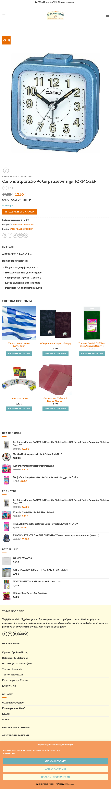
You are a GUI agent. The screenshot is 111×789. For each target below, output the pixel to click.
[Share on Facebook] (10, 235)
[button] (4, 15)
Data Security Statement (15, 657)
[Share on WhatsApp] (4, 235)
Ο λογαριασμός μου (13, 702)
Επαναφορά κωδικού (13, 708)
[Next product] (4, 188)
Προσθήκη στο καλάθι (19, 211)
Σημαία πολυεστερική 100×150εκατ (19, 344)
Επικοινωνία (9, 685)
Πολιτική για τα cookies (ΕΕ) (17, 663)
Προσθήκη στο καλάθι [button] (19, 353)
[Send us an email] (20, 634)
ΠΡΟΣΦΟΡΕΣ (26, 176)
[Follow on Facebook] (4, 634)
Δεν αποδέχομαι (55, 769)
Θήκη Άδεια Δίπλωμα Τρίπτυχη (55, 343)
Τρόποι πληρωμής (12, 669)
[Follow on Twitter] (15, 634)
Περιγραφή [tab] (7, 247)
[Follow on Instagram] (10, 634)
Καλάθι (6, 713)
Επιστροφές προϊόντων (15, 680)
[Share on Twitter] (15, 235)
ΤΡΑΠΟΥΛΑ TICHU (19, 398)
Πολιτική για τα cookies (65, 784)
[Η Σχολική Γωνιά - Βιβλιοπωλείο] (55, 15)
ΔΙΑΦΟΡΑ (17, 224)
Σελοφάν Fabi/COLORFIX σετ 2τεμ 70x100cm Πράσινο (92, 344)
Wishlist (6, 719)
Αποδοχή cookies (55, 761)
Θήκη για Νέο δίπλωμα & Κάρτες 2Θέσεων (55, 399)
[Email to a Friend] (20, 235)
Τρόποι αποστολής (12, 674)
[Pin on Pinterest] (25, 235)
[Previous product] (10, 188)
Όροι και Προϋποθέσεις (45, 784)
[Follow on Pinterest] (25, 634)
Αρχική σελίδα (9, 176)
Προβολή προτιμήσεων (55, 777)
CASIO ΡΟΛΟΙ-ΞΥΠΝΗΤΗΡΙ (21, 229)
